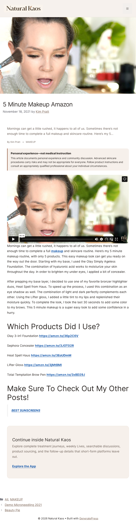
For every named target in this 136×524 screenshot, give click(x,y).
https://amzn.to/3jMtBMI (43, 365)
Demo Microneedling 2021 (23, 505)
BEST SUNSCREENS (26, 410)
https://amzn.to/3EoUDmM (51, 355)
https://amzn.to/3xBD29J (66, 374)
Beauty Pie (12, 510)
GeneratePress (88, 518)
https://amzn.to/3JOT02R (54, 345)
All (6, 499)
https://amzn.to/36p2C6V (58, 336)
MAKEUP (16, 499)
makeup (57, 251)
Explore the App (24, 466)
